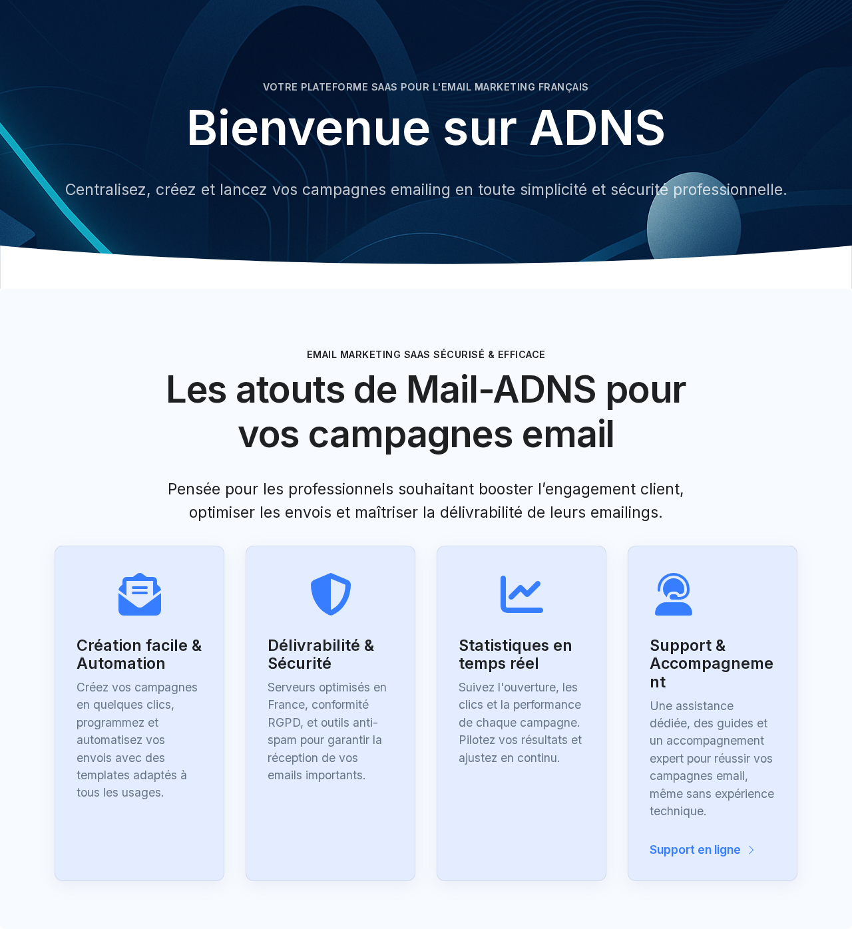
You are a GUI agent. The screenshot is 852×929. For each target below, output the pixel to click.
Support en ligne (697, 849)
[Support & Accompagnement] (712, 581)
